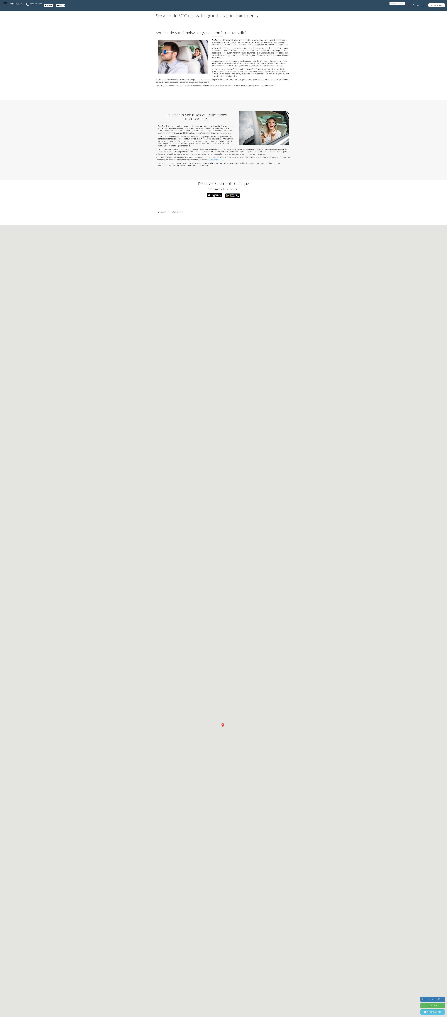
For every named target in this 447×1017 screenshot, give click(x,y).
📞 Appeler (432, 1006)
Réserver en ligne (215, 160)
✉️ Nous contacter (432, 1012)
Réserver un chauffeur (432, 999)
